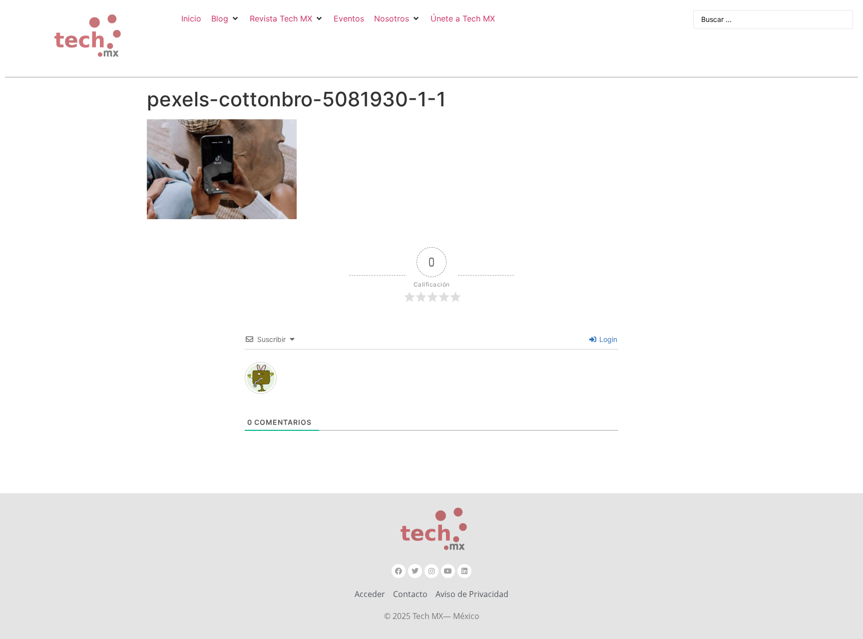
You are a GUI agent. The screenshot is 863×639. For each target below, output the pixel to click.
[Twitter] (415, 571)
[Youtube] (448, 571)
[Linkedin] (464, 571)
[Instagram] (431, 571)
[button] (225, 18)
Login (607, 339)
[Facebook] (399, 571)
